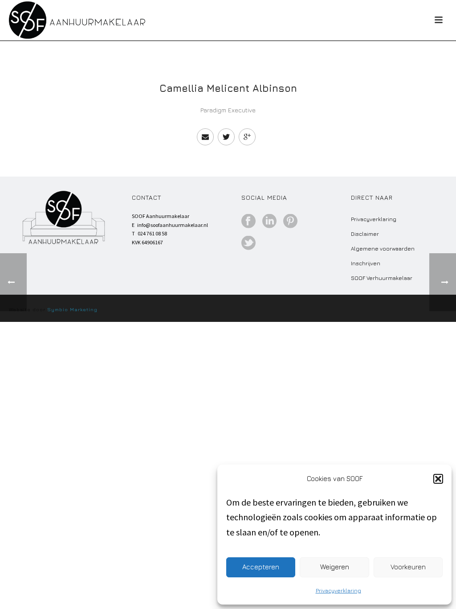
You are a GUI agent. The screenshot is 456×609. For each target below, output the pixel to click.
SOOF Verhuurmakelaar (381, 278)
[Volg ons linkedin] (269, 221)
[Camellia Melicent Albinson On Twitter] (226, 136)
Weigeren (334, 567)
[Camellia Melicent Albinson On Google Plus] (247, 136)
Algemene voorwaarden (383, 248)
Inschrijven (365, 263)
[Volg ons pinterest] (290, 221)
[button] (438, 478)
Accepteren (260, 567)
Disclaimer (365, 233)
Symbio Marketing (72, 309)
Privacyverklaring (338, 590)
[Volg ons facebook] (248, 221)
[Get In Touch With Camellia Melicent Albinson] (205, 136)
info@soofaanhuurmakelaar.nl (172, 225)
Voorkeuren (408, 567)
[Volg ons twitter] (248, 243)
